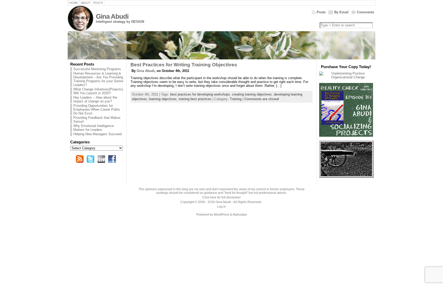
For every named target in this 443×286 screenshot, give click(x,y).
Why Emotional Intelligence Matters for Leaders (93, 128)
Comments (365, 12)
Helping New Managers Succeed (97, 134)
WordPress (221, 214)
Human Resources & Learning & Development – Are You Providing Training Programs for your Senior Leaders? (98, 79)
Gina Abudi (112, 16)
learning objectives (163, 99)
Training (235, 99)
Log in (221, 206)
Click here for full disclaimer (221, 197)
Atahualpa (240, 214)
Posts (321, 12)
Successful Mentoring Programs (97, 69)
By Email (341, 12)
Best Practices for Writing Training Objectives (183, 64)
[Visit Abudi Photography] (346, 175)
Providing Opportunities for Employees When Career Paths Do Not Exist (96, 109)
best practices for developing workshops (200, 94)
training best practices (195, 99)
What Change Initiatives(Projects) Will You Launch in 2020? (98, 91)
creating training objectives (252, 94)
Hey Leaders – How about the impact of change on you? (95, 99)
